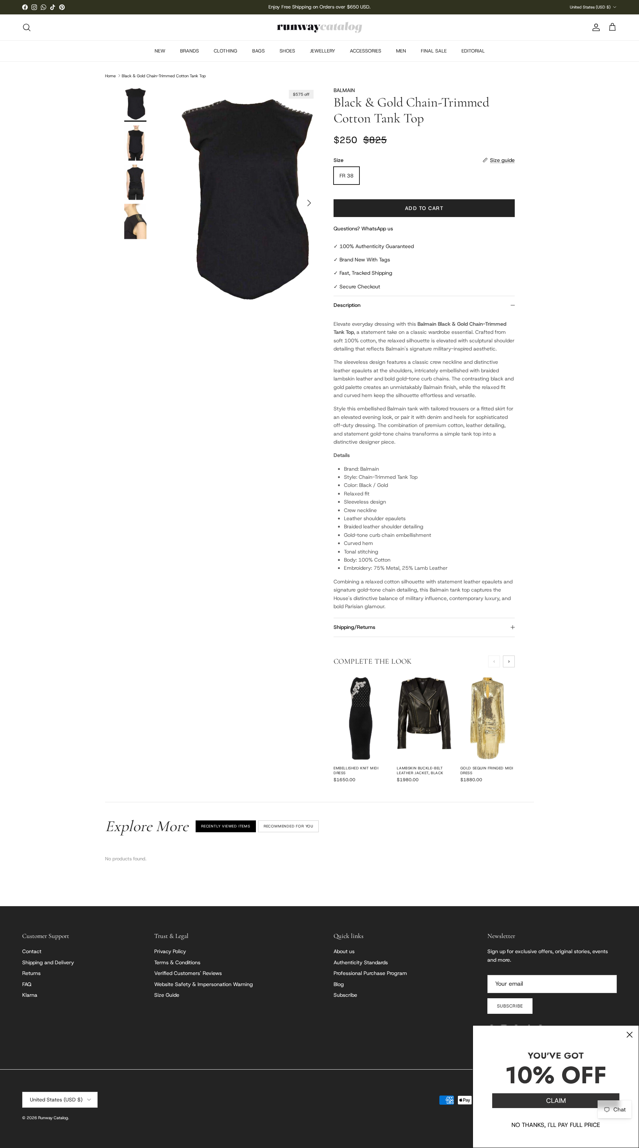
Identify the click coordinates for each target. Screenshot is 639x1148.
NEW (160, 51)
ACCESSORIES (365, 51)
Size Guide (166, 995)
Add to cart (424, 208)
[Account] (595, 27)
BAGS (258, 51)
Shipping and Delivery (48, 962)
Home (110, 75)
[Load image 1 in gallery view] (246, 199)
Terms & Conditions (177, 962)
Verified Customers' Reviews (188, 973)
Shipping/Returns (354, 627)
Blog (339, 984)
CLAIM (556, 1100)
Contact (31, 951)
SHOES (287, 51)
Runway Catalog (53, 1117)
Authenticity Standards (361, 962)
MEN (401, 51)
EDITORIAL (473, 51)
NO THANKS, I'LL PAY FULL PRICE (555, 1125)
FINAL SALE (434, 51)
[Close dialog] (629, 1034)
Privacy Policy (170, 951)
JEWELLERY (322, 51)
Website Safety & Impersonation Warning (203, 984)
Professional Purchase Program (370, 973)
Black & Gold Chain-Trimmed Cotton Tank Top (164, 75)
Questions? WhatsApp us (363, 228)
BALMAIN (344, 90)
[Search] (26, 27)
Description (347, 305)
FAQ (26, 984)
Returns (31, 973)
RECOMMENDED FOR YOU (288, 826)
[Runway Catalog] (319, 27)
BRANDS (189, 51)
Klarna (29, 995)
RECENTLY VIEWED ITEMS (225, 826)
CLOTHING (225, 51)
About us (344, 951)
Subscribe (345, 995)
